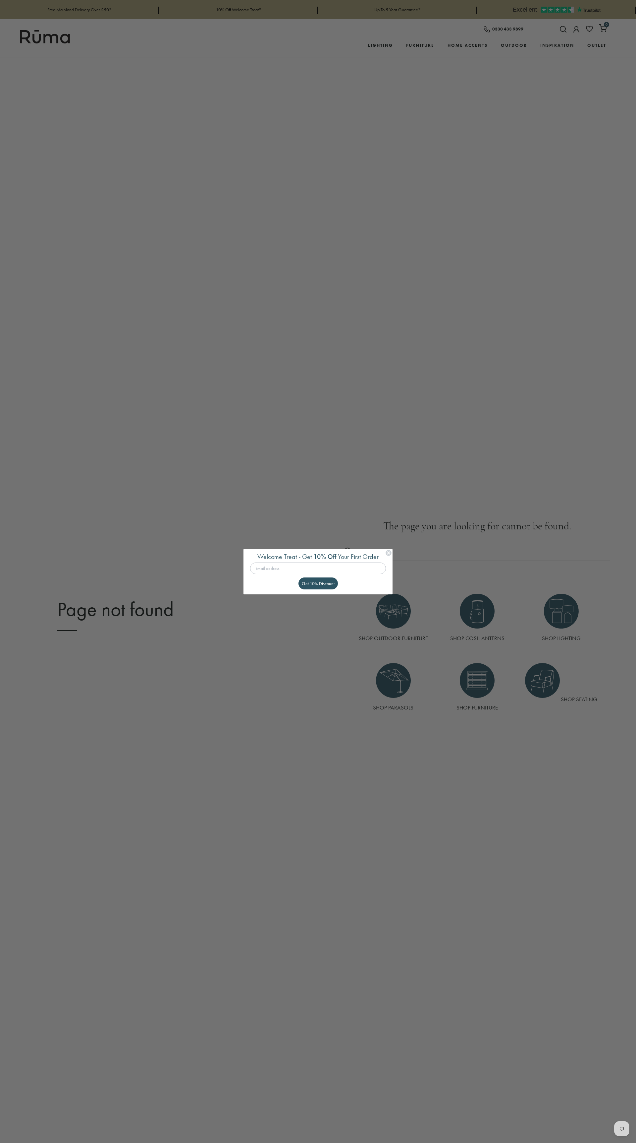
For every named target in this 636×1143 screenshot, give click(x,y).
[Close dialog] (388, 553)
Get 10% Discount (318, 583)
